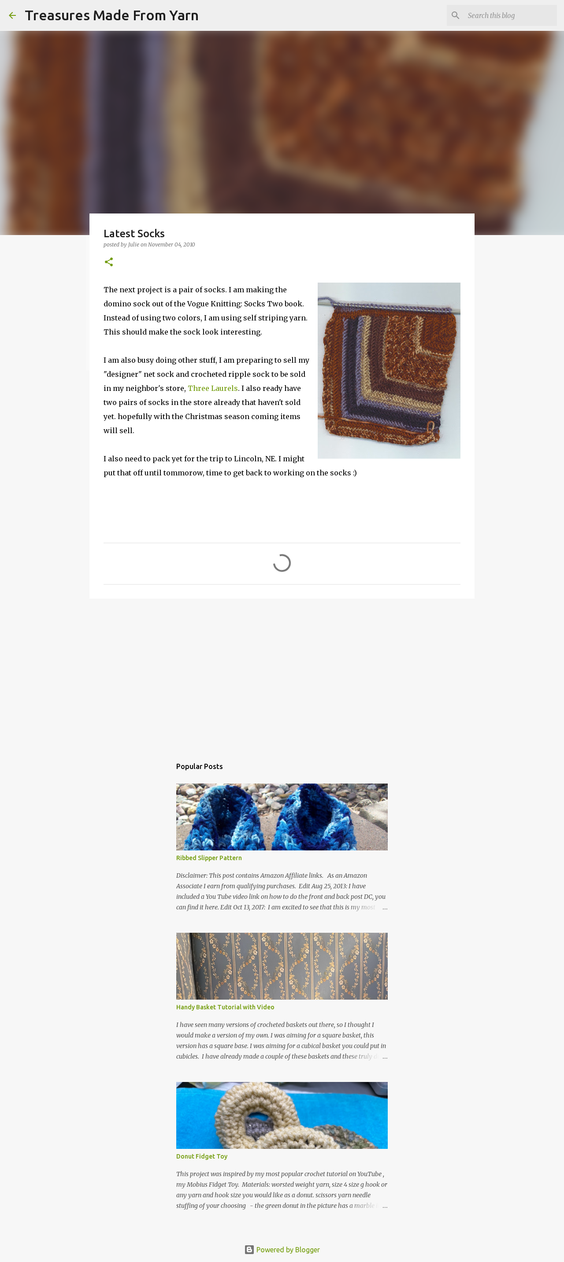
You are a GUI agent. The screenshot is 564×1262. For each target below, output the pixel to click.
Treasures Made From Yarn (112, 15)
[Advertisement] (282, 673)
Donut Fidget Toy (201, 1156)
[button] (109, 263)
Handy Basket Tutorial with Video (225, 1007)
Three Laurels (213, 388)
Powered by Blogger (287, 1250)
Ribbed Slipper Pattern (209, 857)
